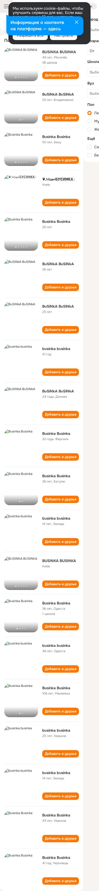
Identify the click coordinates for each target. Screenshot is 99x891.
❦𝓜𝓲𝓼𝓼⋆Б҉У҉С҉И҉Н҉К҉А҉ (57, 179)
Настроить (63, 35)
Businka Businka (56, 136)
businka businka (56, 348)
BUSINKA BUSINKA (59, 52)
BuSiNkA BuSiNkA (58, 94)
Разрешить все (30, 35)
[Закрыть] (76, 22)
